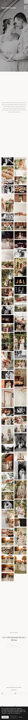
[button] (25, 8)
